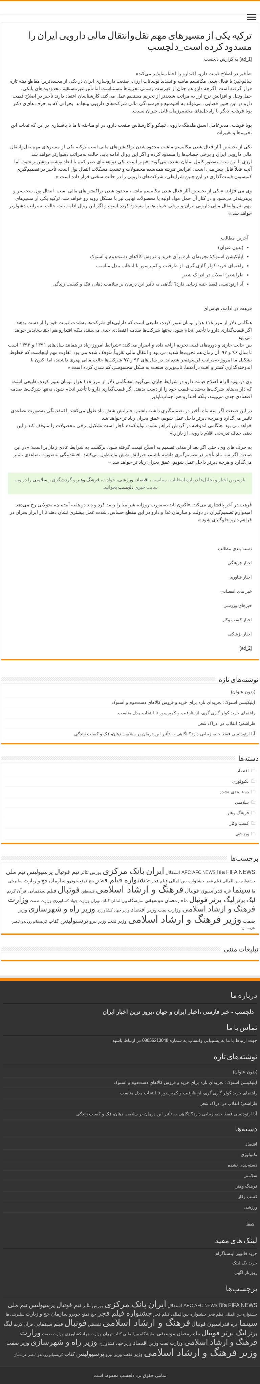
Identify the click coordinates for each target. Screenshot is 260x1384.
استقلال (173, 872)
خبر (238, 81)
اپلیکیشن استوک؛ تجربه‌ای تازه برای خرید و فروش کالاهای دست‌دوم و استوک (166, 256)
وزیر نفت (117, 921)
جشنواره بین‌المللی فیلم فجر (177, 880)
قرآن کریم (16, 891)
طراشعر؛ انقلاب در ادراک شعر (212, 274)
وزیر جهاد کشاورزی (113, 910)
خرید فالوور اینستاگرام (236, 1253)
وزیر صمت (17, 1343)
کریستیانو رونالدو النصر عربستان (38, 1354)
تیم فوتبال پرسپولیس (53, 871)
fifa (221, 872)
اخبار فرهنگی (240, 562)
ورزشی (125, 479)
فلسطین (87, 891)
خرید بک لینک (244, 1262)
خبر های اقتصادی (236, 591)
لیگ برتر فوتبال (211, 899)
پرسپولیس (74, 920)
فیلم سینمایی (41, 891)
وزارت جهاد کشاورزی (71, 900)
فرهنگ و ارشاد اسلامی (139, 889)
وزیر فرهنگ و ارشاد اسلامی (184, 919)
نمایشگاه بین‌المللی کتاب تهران (117, 900)
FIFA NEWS (240, 872)
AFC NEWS (204, 872)
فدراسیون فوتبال (204, 890)
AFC (186, 872)
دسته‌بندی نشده (234, 791)
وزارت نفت (169, 910)
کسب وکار (239, 823)
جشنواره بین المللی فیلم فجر (230, 881)
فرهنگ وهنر (88, 479)
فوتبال (69, 889)
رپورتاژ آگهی (245, 1272)
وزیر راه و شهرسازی (61, 908)
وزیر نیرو (98, 921)
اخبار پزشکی (240, 633)
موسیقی (154, 900)
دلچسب (211, 59)
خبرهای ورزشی (237, 605)
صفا (250, 1223)
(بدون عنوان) (230, 247)
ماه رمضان (176, 900)
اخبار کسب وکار (237, 619)
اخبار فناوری (241, 577)
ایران (155, 871)
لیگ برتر (245, 900)
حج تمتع (87, 880)
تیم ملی (15, 871)
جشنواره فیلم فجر (122, 880)
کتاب (53, 921)
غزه (227, 891)
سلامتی (39, 479)
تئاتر (85, 872)
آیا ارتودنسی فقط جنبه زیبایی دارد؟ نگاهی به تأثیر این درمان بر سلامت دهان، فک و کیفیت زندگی (147, 284)
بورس (95, 872)
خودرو (72, 880)
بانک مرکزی (124, 871)
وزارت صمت (40, 900)
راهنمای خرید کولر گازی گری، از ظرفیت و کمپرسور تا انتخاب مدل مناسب (169, 265)
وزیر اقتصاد (144, 909)
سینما (242, 889)
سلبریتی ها (15, 1314)
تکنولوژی (240, 781)
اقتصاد (142, 479)
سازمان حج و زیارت (45, 880)
